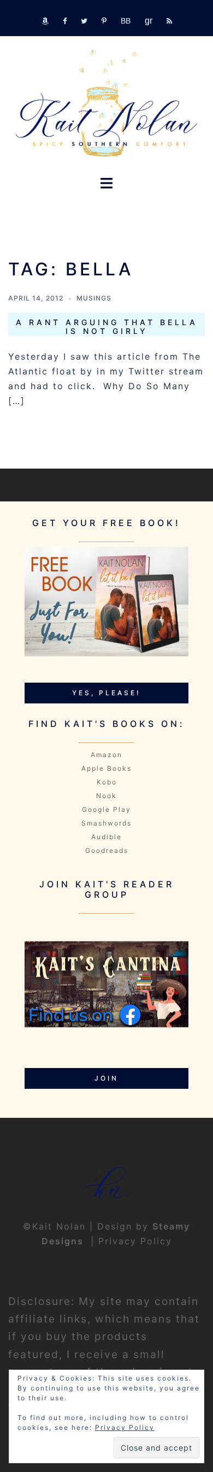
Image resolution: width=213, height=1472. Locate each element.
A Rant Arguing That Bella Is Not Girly (107, 327)
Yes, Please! (106, 693)
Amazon (106, 755)
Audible (106, 837)
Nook (106, 796)
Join (106, 1078)
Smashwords (106, 823)
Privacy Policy (135, 1241)
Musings (93, 298)
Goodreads (106, 850)
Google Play (106, 809)
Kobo (107, 782)
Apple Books (106, 768)
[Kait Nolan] (106, 102)
